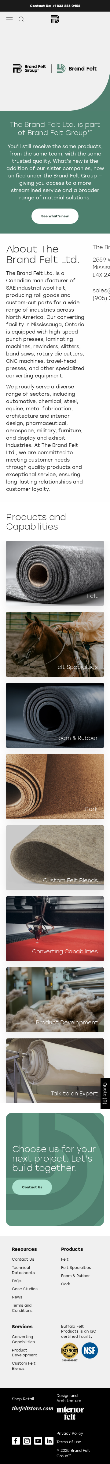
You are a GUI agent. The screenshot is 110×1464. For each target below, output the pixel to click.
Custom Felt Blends (23, 1366)
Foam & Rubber (75, 1275)
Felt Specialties (76, 1267)
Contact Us (32, 1187)
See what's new (55, 216)
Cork (65, 1283)
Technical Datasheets (23, 1270)
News (17, 1296)
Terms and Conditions (22, 1308)
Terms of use (69, 1441)
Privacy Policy (70, 1433)
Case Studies (25, 1288)
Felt (64, 1259)
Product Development (24, 1353)
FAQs (16, 1280)
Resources (24, 1249)
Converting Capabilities (23, 1339)
